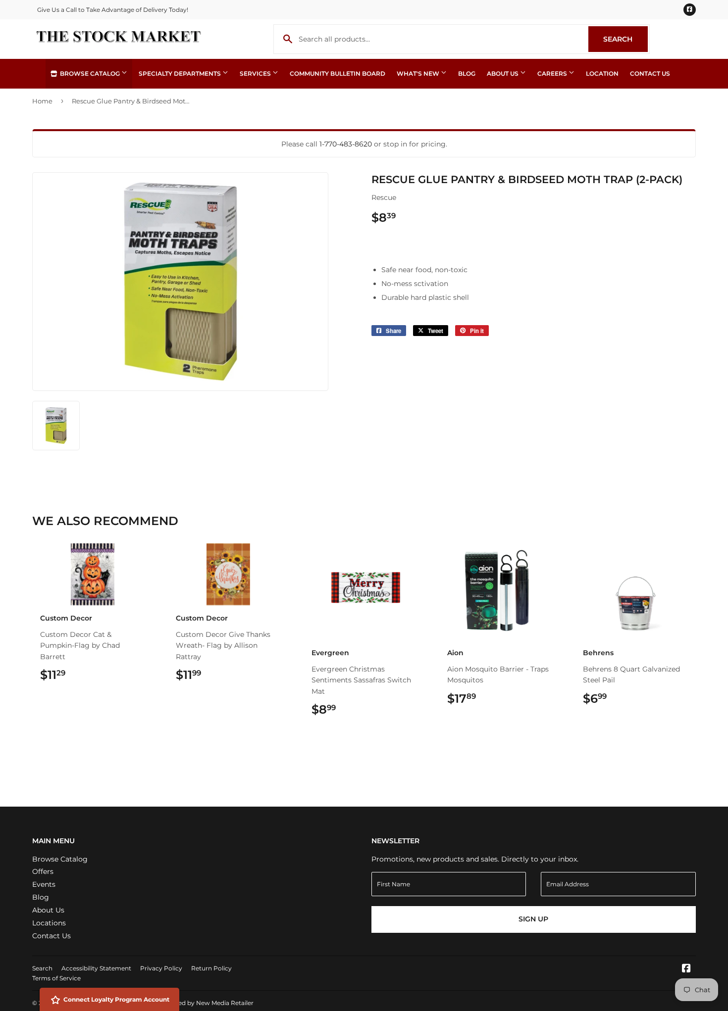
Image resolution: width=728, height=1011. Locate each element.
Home (42, 101)
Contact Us (650, 73)
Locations (49, 922)
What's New (419, 73)
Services (256, 73)
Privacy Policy (161, 968)
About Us (503, 73)
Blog (466, 73)
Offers (42, 871)
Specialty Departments (180, 73)
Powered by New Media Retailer (206, 1003)
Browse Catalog (89, 73)
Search (625, 39)
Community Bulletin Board (337, 73)
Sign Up (533, 919)
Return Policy (211, 968)
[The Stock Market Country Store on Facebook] (686, 969)
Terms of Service (56, 978)
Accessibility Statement (96, 968)
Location (602, 73)
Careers (553, 73)
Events (43, 884)
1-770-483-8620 (345, 144)
